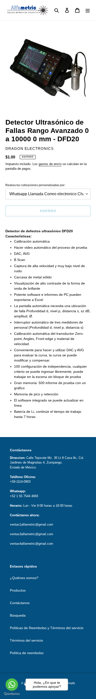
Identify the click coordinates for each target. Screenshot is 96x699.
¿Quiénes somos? (24, 578)
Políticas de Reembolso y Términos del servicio (46, 628)
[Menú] (87, 10)
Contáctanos (20, 603)
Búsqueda (18, 615)
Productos (18, 590)
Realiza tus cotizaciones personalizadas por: (35, 185)
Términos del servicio (26, 640)
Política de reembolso (27, 653)
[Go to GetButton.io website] (12, 694)
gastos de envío (50, 164)
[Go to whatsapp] (12, 684)
